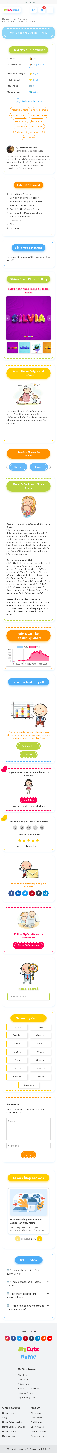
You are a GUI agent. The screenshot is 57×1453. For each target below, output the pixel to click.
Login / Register (31, 2)
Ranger (18, 466)
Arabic (17, 1051)
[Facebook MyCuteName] (13, 1338)
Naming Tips (8, 1435)
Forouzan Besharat (29, 147)
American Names (40, 1435)
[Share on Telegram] (46, 893)
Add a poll (27, 745)
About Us (22, 1374)
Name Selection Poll (12, 1422)
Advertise (23, 1383)
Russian (17, 1076)
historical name (20, 109)
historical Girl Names (13, 21)
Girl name (20, 132)
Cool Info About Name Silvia (24, 209)
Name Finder (9, 1431)
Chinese (17, 1068)
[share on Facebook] (11, 893)
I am (28, 799)
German (40, 1035)
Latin (17, 1043)
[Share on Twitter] (25, 893)
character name (38, 115)
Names (6, 2)
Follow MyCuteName (28, 945)
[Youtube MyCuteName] (49, 1338)
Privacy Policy (25, 1392)
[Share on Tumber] (39, 893)
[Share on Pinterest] (32, 893)
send (28, 1154)
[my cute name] (28, 1352)
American (40, 1068)
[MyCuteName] (11, 10)
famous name (17, 115)
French (40, 1026)
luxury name (37, 120)
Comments (15, 220)
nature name (39, 109)
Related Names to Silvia (22, 205)
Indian (40, 1043)
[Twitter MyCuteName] (19, 1338)
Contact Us (24, 1379)
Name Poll (16, 2)
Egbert (39, 466)
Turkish (40, 1076)
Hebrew (40, 1060)
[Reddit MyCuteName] (43, 1338)
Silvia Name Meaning (20, 194)
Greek (40, 1051)
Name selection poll (19, 216)
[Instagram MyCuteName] (7, 1338)
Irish (17, 1060)
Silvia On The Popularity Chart (25, 212)
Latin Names (37, 1426)
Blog (11, 224)
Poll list (28, 754)
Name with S (36, 132)
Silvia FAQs (15, 227)
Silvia (32, 21)
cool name (20, 126)
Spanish (17, 1035)
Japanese (29, 1084)
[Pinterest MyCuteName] (25, 1338)
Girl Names (20, 18)
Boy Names (36, 1417)
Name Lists (8, 1413)
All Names (36, 1413)
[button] (50, 318)
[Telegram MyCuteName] (37, 1338)
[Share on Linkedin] (18, 893)
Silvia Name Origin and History (25, 201)
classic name (36, 126)
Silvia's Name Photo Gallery (24, 197)
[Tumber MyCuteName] (31, 1338)
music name (21, 120)
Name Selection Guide (14, 1426)
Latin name (29, 137)
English (17, 1026)
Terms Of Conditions (28, 1388)
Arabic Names (38, 1431)
